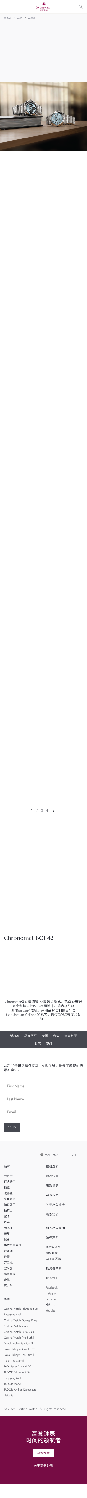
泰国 (45, 1036)
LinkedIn (51, 1299)
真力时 (8, 1286)
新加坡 (15, 1036)
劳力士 (8, 1176)
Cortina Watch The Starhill (19, 1337)
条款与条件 (53, 1247)
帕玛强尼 (9, 1205)
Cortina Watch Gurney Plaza (20, 1320)
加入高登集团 (55, 1228)
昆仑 (7, 1239)
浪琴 (7, 1257)
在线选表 (52, 1166)
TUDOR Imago (12, 1384)
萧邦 (7, 1234)
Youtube (50, 1311)
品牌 (19, 18)
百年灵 (32, 18)
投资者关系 (54, 1268)
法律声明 (52, 1237)
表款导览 (52, 1185)
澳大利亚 (70, 1036)
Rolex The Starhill (14, 1361)
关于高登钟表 (55, 1205)
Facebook (52, 1287)
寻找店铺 (38, 921)
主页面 (8, 18)
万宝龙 (8, 1262)
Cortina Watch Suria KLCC (19, 1332)
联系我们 (52, 1214)
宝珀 (7, 1216)
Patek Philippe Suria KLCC (19, 1349)
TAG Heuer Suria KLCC (17, 1366)
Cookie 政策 (53, 1259)
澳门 (49, 1043)
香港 (38, 1043)
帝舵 (7, 1280)
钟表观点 (52, 1176)
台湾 (56, 1036)
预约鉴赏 (14, 921)
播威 (7, 1187)
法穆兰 (8, 1193)
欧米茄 (8, 1268)
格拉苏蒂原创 (12, 1245)
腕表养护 (52, 1195)
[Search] (80, 6)
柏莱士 (8, 1210)
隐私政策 (52, 1253)
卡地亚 (8, 1228)
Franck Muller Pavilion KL (18, 1343)
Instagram (51, 1293)
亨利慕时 (9, 1199)
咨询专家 (43, 1453)
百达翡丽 (9, 1182)
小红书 (50, 1305)
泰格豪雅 (9, 1274)
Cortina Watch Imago (16, 1326)
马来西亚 (30, 1036)
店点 (7, 1299)
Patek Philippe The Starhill (19, 1355)
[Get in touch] (77, 1488)
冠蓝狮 (8, 1251)
